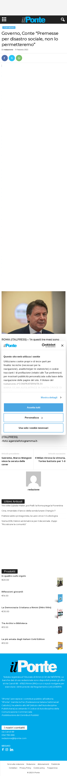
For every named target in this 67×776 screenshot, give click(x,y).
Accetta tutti (33, 407)
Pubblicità (55, 764)
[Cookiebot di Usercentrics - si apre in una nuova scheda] (42, 346)
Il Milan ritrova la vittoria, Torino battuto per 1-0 (50, 459)
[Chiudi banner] (62, 345)
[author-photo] (33, 478)
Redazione (30, 764)
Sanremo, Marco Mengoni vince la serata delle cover (16, 461)
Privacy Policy (25, 768)
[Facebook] (5, 58)
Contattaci (13, 768)
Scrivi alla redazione (15, 764)
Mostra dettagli (49, 397)
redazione (8, 50)
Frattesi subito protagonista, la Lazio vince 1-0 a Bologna (30, 516)
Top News (8, 27)
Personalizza (32, 417)
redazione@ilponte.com (14, 738)
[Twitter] (12, 58)
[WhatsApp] (19, 58)
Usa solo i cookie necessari (33, 427)
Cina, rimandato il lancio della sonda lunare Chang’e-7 (28, 510)
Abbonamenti (43, 764)
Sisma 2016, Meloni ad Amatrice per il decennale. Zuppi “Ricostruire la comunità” (29, 523)
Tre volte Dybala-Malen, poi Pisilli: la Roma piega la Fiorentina (32, 505)
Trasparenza (52, 768)
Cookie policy (39, 768)
